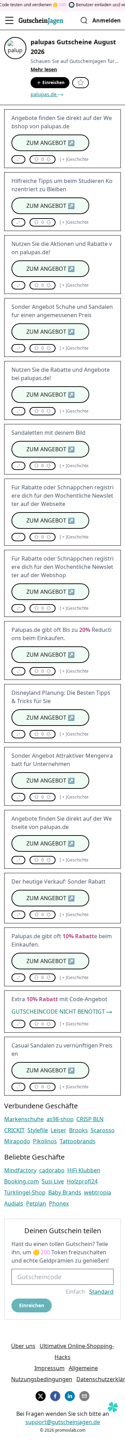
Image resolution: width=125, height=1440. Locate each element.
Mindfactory (20, 1170)
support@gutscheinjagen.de (62, 1422)
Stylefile (37, 1130)
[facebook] (55, 1395)
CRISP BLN (89, 1119)
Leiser (58, 1130)
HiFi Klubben (83, 1170)
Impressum (49, 1368)
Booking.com (21, 1181)
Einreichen (53, 82)
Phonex (59, 1203)
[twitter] (40, 1395)
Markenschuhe (24, 1119)
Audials (13, 1203)
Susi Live (53, 1181)
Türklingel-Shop (24, 1192)
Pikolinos (45, 1141)
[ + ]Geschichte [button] (74, 159)
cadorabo (52, 1170)
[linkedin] (70, 1395)
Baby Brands (64, 1192)
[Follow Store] (80, 82)
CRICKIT (14, 1130)
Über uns (23, 1346)
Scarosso (103, 1130)
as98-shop (60, 1119)
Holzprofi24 (82, 1181)
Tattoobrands (77, 1141)
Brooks (78, 1130)
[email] (84, 1395)
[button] (18, 159)
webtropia (97, 1192)
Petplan (36, 1203)
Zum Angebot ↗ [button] (50, 143)
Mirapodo (17, 1141)
